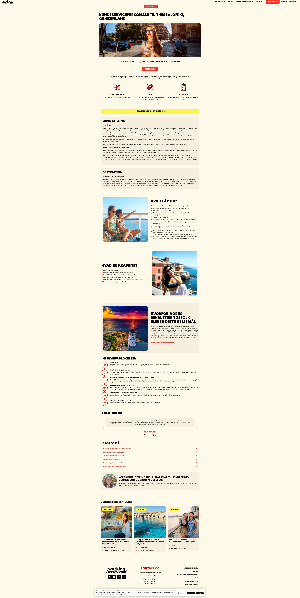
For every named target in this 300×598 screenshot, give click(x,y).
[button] (103, 427)
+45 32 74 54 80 (150, 576)
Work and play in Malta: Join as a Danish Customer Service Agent (182, 540)
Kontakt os (260, 2)
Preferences (182, 593)
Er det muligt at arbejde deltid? (112, 463)
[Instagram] (119, 577)
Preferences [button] (124, 594)
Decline (191, 593)
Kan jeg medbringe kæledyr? (112, 459)
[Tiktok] (124, 577)
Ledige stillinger (219, 2)
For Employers (191, 584)
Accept (199, 593)
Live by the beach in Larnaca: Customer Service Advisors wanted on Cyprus (150, 541)
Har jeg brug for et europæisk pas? (113, 456)
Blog (196, 578)
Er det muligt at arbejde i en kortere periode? (117, 448)
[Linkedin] (114, 577)
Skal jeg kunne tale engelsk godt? (113, 452)
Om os (230, 2)
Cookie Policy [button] (173, 592)
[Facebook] (110, 577)
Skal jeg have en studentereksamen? (114, 466)
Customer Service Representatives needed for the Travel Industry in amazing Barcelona (116, 541)
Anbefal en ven (272, 2)
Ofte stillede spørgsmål (244, 2)
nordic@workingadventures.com (150, 573)
